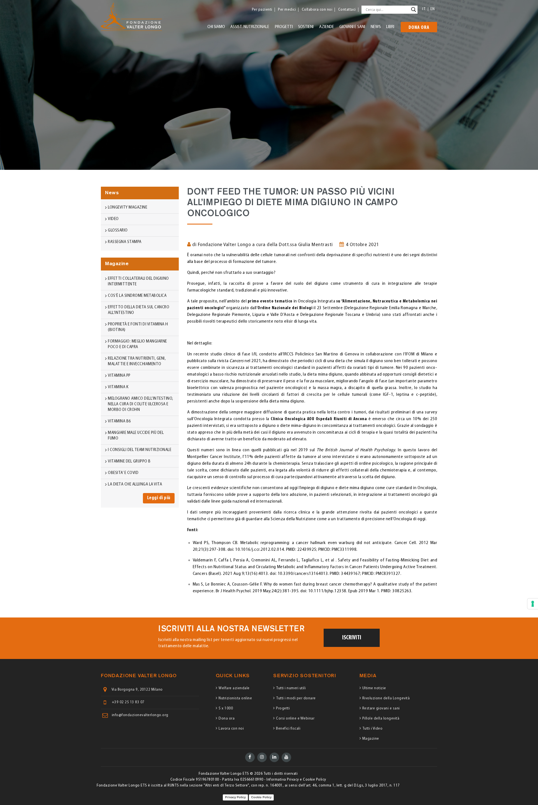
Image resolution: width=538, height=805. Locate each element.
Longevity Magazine (127, 207)
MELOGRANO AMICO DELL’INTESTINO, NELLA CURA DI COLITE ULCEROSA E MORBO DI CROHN (140, 404)
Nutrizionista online (235, 698)
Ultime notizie (374, 688)
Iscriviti (351, 638)
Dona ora (419, 27)
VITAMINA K (118, 387)
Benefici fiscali (288, 729)
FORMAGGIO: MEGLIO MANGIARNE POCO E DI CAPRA (137, 344)
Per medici (287, 10)
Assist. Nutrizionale (249, 27)
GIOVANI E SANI (352, 27)
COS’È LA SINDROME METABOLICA (137, 296)
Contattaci (347, 10)
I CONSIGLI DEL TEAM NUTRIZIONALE (139, 450)
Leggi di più (158, 498)
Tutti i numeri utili (291, 688)
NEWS (376, 27)
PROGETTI (284, 27)
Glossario (118, 230)
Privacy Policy (235, 797)
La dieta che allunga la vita (135, 484)
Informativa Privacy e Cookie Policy (296, 780)
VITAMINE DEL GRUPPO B (129, 461)
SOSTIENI (306, 27)
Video (113, 219)
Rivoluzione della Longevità (386, 698)
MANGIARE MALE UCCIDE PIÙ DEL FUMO (136, 436)
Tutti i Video (372, 729)
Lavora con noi (231, 729)
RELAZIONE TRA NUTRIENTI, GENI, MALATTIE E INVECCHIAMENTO (137, 361)
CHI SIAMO (216, 27)
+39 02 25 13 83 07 (128, 702)
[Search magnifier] (414, 9)
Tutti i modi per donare (296, 698)
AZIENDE (326, 27)
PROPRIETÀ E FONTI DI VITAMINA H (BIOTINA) (138, 327)
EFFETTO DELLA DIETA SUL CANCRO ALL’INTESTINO (138, 310)
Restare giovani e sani (381, 708)
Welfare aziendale (234, 688)
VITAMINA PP (119, 376)
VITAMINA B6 (119, 421)
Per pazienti (262, 10)
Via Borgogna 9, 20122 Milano (137, 690)
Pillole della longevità (381, 718)
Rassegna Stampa (125, 242)
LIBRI (390, 27)
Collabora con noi (317, 10)
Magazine (370, 739)
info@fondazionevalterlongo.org (140, 715)
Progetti (283, 708)
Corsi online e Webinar (295, 718)
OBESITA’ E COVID (123, 473)
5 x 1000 (226, 708)
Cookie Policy (261, 797)
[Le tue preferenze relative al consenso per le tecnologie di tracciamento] (532, 603)
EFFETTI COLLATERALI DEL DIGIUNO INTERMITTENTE (138, 281)
